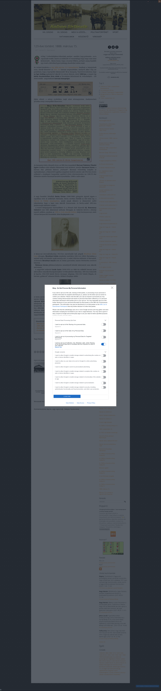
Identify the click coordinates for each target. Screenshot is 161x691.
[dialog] (80, 345)
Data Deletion (70, 403)
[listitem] (80, 320)
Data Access (80, 403)
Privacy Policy (91, 403)
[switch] (103, 324)
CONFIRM (67, 396)
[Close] (113, 288)
